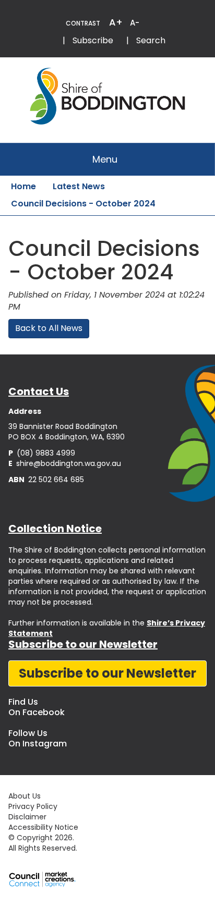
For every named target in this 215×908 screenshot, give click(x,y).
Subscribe (93, 40)
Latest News (79, 186)
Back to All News (48, 328)
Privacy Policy (32, 806)
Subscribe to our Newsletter (107, 673)
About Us (24, 796)
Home (23, 186)
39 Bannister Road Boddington (62, 426)
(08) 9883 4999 (41, 453)
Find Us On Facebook (36, 707)
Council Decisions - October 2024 (83, 204)
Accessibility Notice (43, 827)
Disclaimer (27, 817)
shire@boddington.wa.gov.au (64, 463)
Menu (104, 159)
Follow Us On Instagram (37, 738)
